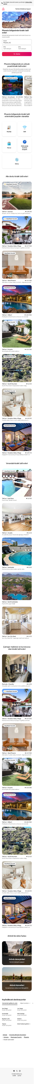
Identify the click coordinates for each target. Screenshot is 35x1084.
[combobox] (16, 43)
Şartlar (19, 1075)
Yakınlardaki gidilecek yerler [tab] (9, 1003)
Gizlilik (14, 1075)
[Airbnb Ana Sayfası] (3, 9)
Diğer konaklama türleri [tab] (26, 1003)
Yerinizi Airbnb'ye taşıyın (23, 9)
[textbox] (9, 49)
